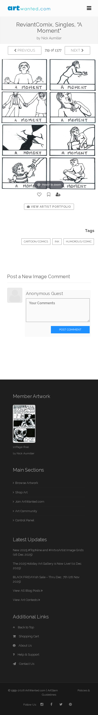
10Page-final (21, 447)
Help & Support (28, 654)
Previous (26, 50)
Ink (57, 241)
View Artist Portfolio (50, 206)
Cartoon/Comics (36, 241)
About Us (25, 645)
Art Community (26, 511)
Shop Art (21, 492)
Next (76, 50)
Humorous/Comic (79, 241)
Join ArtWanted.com (29, 501)
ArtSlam (53, 690)
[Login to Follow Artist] (58, 194)
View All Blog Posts (27, 590)
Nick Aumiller (51, 38)
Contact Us (26, 664)
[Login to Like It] (39, 194)
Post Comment (70, 329)
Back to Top (25, 627)
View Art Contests (25, 600)
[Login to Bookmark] (49, 194)
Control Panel (24, 520)
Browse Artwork (26, 483)
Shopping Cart (28, 636)
